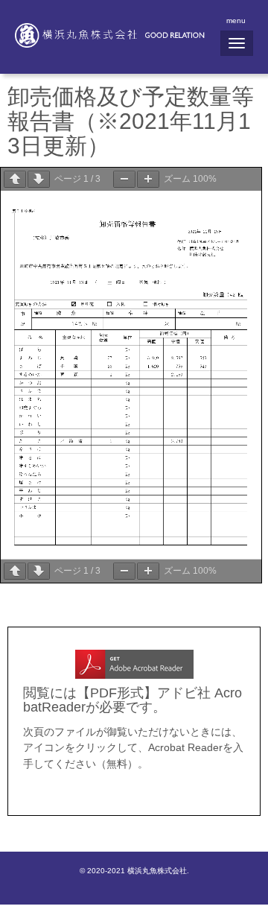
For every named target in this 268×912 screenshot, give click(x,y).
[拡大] (148, 179)
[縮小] (124, 179)
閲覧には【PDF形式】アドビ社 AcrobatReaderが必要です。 (132, 700)
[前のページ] (15, 179)
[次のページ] (39, 179)
